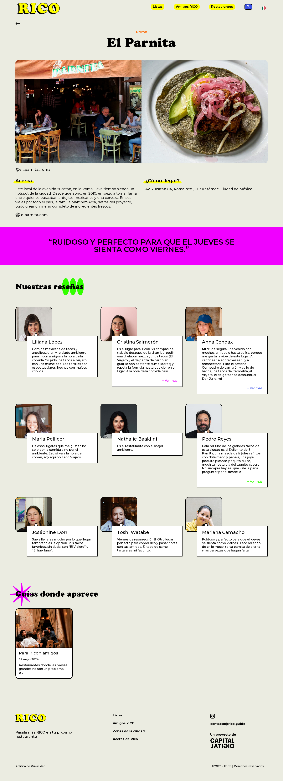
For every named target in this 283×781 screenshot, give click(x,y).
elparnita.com (34, 215)
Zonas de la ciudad (129, 731)
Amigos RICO (187, 6)
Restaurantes (222, 6)
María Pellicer (48, 439)
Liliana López (47, 342)
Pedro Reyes (216, 439)
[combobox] (264, 8)
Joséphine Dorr (50, 532)
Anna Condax (217, 342)
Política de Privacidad (30, 766)
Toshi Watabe (133, 532)
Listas (157, 6)
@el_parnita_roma (33, 169)
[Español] (264, 8)
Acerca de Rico (125, 739)
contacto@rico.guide (227, 723)
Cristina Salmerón (138, 342)
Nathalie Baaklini (137, 439)
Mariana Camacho (223, 532)
